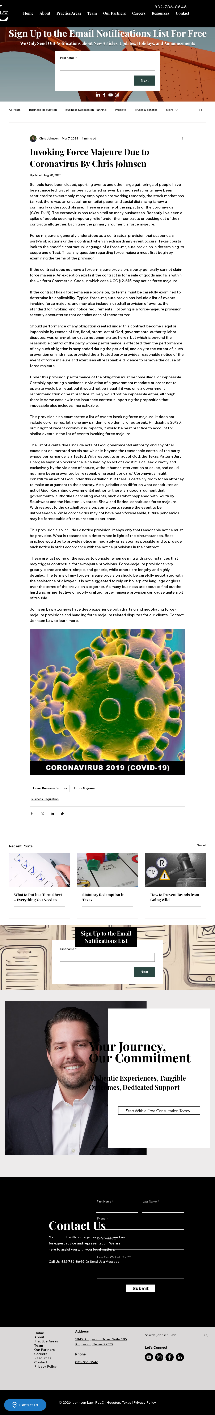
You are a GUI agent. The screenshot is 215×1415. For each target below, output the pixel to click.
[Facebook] (104, 95)
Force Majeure (84, 788)
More (169, 110)
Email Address (106, 1238)
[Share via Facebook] (32, 813)
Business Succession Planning (85, 110)
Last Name (150, 1201)
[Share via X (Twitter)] (42, 813)
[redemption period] (107, 870)
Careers (40, 1354)
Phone (101, 1218)
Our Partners (44, 1349)
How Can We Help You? (112, 1257)
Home (39, 1333)
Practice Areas (46, 1341)
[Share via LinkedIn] (52, 813)
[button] (201, 110)
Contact (40, 1362)
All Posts (15, 110)
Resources (42, 1358)
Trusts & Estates (146, 110)
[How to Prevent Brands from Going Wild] (175, 870)
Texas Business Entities (50, 788)
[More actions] (182, 138)
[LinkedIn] (98, 95)
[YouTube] (110, 95)
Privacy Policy (45, 1366)
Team (38, 1345)
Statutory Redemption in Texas (103, 897)
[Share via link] (63, 813)
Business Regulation (43, 110)
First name (68, 58)
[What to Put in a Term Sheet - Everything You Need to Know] (39, 870)
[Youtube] (149, 1357)
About (39, 1337)
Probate (120, 110)
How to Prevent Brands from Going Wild (174, 897)
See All (201, 845)
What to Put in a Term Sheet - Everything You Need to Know (38, 897)
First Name (104, 1201)
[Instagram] (116, 95)
